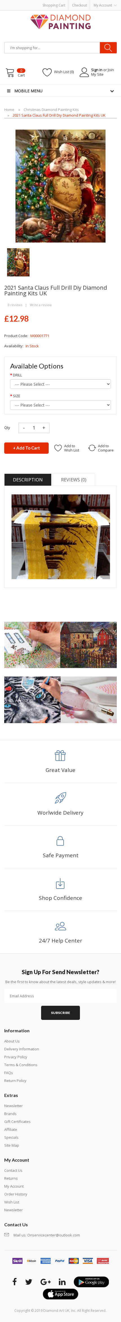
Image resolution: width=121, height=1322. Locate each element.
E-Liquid (96, 18)
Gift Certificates (17, 1121)
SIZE (16, 395)
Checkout (79, 5)
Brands (10, 1113)
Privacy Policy (15, 1056)
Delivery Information (21, 1049)
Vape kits (56, 18)
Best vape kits (88, 13)
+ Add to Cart (26, 447)
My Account (14, 1186)
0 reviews (15, 305)
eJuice (71, 13)
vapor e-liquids (77, 18)
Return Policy (15, 1080)
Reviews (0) (73, 480)
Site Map (11, 1145)
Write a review (41, 305)
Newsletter (13, 1105)
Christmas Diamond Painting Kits (51, 109)
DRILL (17, 375)
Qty (7, 427)
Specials (11, 1137)
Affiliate (10, 1129)
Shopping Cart (53, 5)
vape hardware (52, 13)
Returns (11, 1178)
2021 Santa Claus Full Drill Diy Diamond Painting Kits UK (59, 115)
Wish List (11, 1202)
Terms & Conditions (20, 1064)
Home (9, 109)
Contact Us (13, 1170)
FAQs (8, 1072)
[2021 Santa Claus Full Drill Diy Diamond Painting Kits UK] (18, 261)
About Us (12, 1041)
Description (28, 480)
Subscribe (60, 1013)
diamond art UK (56, 1310)
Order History (15, 1194)
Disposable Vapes (32, 18)
